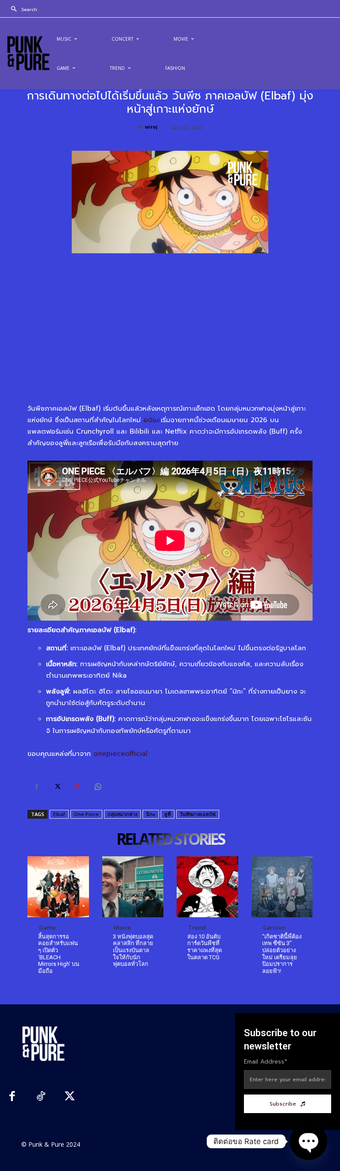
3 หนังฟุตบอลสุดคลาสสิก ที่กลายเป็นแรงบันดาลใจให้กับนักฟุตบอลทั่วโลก (133, 950)
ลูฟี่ (167, 814)
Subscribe (283, 1104)
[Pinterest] (77, 787)
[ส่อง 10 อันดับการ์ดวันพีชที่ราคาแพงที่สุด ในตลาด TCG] (207, 887)
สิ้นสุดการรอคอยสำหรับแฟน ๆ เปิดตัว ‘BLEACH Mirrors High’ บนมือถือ (58, 953)
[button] (21, 9)
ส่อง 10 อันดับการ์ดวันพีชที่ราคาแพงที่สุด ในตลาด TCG (204, 947)
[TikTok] (41, 1097)
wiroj (151, 126)
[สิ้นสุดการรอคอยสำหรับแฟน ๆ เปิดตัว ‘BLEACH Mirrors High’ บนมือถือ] (58, 887)
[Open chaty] (308, 1141)
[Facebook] (36, 787)
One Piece (86, 814)
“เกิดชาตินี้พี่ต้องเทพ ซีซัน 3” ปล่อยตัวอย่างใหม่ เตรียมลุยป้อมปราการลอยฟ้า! (281, 953)
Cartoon (274, 927)
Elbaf (59, 814)
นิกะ (150, 814)
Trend (197, 927)
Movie (122, 927)
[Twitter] (57, 787)
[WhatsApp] (97, 787)
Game (47, 927)
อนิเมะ (152, 420)
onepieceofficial (120, 754)
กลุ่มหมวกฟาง (122, 814)
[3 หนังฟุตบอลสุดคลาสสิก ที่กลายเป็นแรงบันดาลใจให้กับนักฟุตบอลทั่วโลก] (133, 887)
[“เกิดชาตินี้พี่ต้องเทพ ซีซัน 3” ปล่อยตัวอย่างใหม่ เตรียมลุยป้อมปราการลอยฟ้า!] (282, 887)
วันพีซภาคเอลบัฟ (198, 814)
